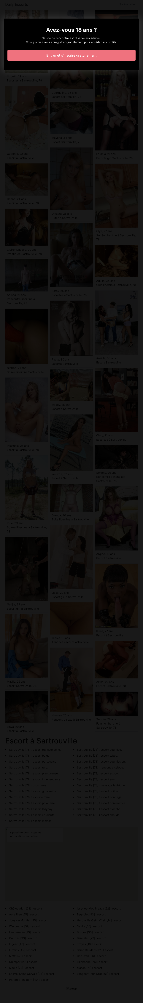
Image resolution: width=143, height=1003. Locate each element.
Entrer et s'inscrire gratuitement (71, 55)
